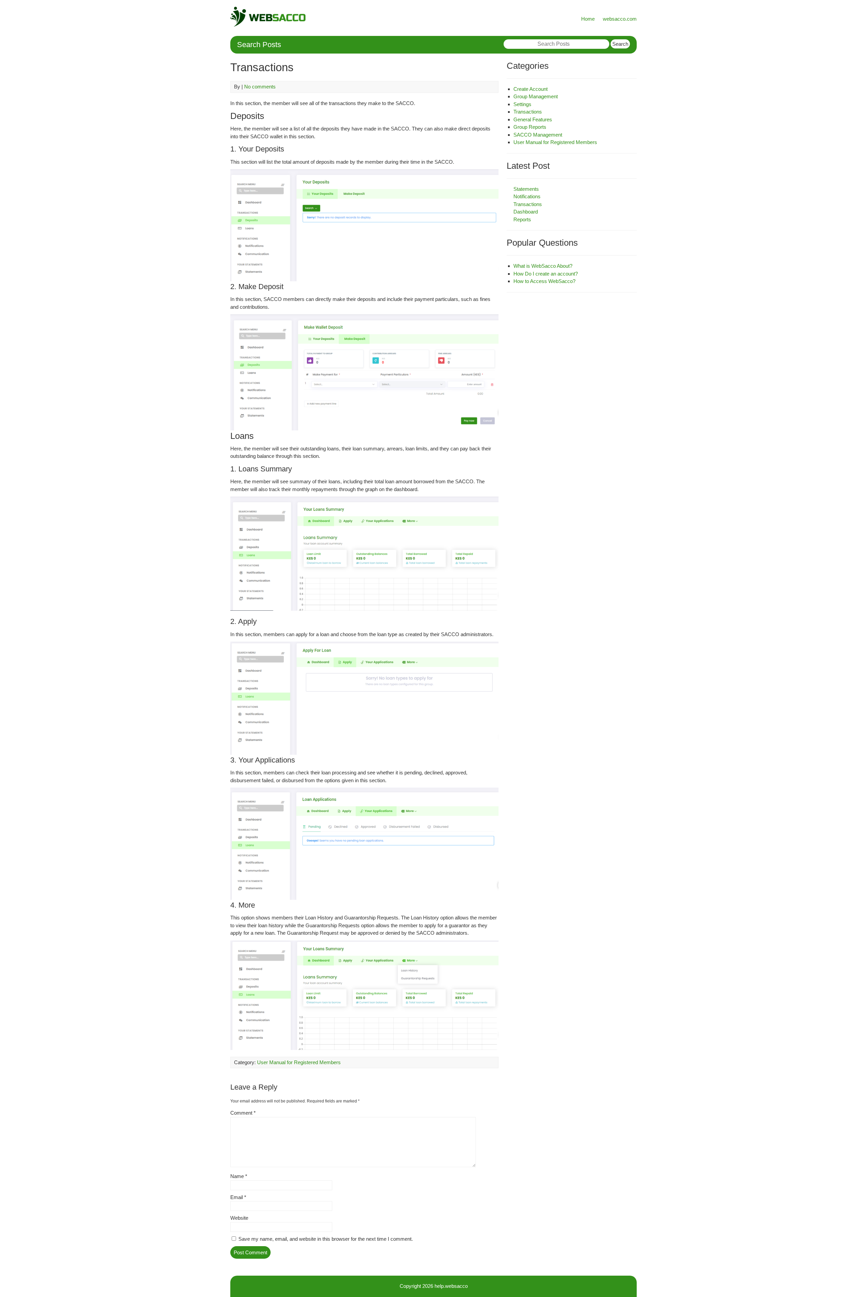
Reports (522, 219)
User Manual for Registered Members (299, 1062)
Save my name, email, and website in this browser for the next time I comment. (325, 1239)
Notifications (527, 196)
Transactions (527, 112)
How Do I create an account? (545, 274)
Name (238, 1176)
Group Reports (529, 127)
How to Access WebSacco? (544, 281)
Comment (243, 1113)
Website (239, 1218)
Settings (522, 104)
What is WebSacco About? (542, 266)
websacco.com (620, 19)
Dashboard (525, 212)
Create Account (530, 89)
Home (588, 19)
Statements (526, 189)
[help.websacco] (267, 25)
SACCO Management (537, 135)
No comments (260, 86)
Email (238, 1197)
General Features (532, 119)
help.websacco (451, 1286)
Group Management (535, 96)
